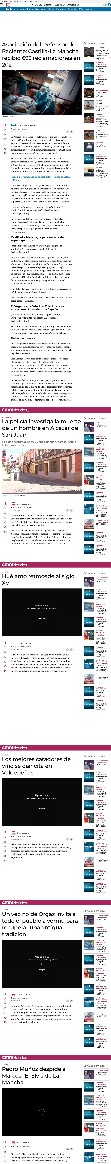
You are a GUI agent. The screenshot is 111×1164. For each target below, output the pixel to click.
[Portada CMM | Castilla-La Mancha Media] (8, 5)
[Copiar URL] (42, 613)
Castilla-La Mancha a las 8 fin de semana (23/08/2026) (101, 513)
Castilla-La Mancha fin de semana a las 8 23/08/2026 (101, 456)
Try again (41, 618)
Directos (49, 4)
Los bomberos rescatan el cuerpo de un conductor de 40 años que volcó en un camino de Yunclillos (102, 121)
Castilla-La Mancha (29, 9)
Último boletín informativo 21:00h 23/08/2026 (101, 498)
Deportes (73, 9)
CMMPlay (37, 4)
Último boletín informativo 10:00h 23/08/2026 (101, 161)
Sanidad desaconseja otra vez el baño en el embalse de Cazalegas (102, 106)
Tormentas (17, 1)
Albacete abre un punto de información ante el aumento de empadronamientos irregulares (102, 54)
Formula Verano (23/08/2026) (102, 523)
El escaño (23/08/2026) (101, 146)
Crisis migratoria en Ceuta (31, 1)
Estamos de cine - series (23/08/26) (102, 94)
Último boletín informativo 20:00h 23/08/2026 (101, 538)
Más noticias (85, 9)
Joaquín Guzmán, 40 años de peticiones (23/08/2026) (102, 485)
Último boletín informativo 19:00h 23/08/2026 (101, 551)
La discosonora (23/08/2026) (101, 426)
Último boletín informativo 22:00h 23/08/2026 (101, 469)
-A (71, 132)
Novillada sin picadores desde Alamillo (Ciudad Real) (102, 135)
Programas (73, 4)
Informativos (47, 9)
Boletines (61, 9)
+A (67, 132)
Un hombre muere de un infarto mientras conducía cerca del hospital (102, 173)
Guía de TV (60, 4)
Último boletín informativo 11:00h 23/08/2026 (101, 82)
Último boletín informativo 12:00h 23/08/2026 (101, 69)
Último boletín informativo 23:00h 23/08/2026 (101, 441)
